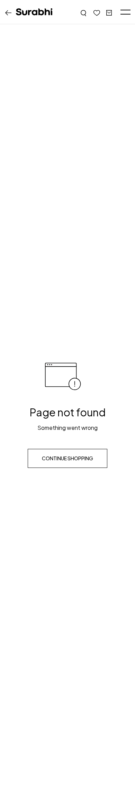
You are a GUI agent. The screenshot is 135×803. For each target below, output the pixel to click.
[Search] (83, 12)
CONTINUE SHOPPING (67, 458)
